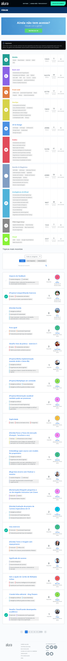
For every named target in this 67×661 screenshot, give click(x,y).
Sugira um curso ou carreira (29, 651)
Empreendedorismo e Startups (20, 180)
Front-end (16, 90)
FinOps (27, 117)
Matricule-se (33, 30)
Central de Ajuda (25, 646)
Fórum (4, 10)
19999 (40, 632)
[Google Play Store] (47, 654)
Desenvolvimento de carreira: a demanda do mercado (22, 568)
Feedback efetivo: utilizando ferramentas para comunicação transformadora (22, 283)
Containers (29, 108)
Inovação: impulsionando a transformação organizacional (21, 481)
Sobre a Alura (25, 644)
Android (28, 60)
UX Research (30, 128)
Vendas (25, 177)
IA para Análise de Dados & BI (20, 202)
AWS (14, 240)
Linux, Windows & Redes (19, 108)
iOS (14, 62)
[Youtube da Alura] (47, 647)
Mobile (15, 57)
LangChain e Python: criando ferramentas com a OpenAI (23, 371)
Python (32, 75)
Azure (18, 240)
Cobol (34, 77)
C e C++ (29, 77)
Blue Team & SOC (29, 227)
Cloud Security (29, 225)
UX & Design (17, 125)
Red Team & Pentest (18, 227)
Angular (15, 95)
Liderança (21, 170)
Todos (22, 261)
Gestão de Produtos (18, 175)
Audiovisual (24, 130)
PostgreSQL (34, 422)
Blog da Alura (25, 649)
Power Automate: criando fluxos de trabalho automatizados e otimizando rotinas (22, 318)
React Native (21, 60)
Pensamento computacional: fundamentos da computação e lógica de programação (22, 618)
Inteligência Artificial (20, 192)
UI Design (22, 128)
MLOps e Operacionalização (20, 157)
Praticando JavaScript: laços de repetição (21, 334)
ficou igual (13, 327)
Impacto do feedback (17, 276)
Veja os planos (58, 3)
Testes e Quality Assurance (19, 82)
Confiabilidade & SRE (18, 117)
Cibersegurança (18, 222)
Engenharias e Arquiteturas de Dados (22, 155)
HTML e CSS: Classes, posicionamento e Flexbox (23, 550)
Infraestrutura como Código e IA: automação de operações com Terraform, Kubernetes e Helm (22, 442)
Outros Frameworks (29, 95)
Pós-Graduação (25, 655)
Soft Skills (15, 170)
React (35, 92)
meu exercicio (14, 527)
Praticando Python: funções (17, 498)
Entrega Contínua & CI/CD (19, 110)
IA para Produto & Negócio (20, 205)
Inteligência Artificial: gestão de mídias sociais (22, 387)
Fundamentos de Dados (19, 143)
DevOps (15, 102)
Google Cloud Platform (27, 240)
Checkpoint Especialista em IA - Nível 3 (20, 518)
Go (24, 77)
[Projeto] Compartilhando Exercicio (22, 293)
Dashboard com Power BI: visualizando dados (22, 585)
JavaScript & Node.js (29, 80)
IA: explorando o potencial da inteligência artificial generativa (23, 408)
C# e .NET (15, 77)
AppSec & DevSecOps (18, 225)
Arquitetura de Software (19, 75)
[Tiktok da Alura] (59, 647)
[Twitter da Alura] (51, 647)
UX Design (15, 128)
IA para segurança (17, 230)
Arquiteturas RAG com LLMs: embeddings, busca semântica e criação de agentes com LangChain (23, 463)
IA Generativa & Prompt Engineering (22, 195)
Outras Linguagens (17, 80)
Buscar (46, 265)
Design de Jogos (17, 132)
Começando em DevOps (19, 105)
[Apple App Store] (51, 654)
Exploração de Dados (18, 147)
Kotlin (33, 60)
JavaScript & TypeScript (26, 92)
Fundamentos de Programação (21, 73)
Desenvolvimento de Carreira (20, 182)
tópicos (47, 61)
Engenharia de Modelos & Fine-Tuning (22, 214)
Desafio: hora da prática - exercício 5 (23, 344)
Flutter (14, 60)
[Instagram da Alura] (55, 647)
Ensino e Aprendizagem (19, 185)
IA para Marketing (17, 210)
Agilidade (29, 172)
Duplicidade (13, 419)
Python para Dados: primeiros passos (20, 350)
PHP (21, 77)
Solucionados (41, 261)
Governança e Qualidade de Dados (22, 160)
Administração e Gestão (19, 172)
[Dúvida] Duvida (15, 308)
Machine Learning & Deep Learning (21, 152)
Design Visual (16, 130)
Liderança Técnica (30, 170)
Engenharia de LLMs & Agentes (20, 212)
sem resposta (61, 61)
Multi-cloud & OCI (17, 242)
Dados (14, 140)
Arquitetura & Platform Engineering (21, 115)
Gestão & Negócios (19, 167)
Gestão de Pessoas (30, 175)
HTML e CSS (16, 92)
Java (28, 75)
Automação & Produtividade (20, 200)
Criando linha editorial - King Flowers (23, 594)
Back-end (16, 70)
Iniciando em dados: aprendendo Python (21, 299)
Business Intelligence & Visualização (22, 150)
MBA (22, 658)
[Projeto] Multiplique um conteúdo (22, 381)
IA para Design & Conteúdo (20, 207)
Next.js (20, 95)
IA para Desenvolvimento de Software (22, 197)
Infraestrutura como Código (20, 112)
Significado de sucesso (17, 558)
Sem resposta (31, 261)
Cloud (14, 237)
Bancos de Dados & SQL (19, 145)
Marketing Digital (17, 177)
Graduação (24, 653)
